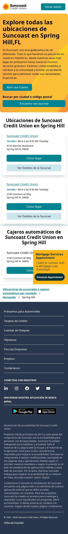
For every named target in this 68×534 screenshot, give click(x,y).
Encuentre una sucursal (34, 103)
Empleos (9, 359)
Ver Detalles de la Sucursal (34, 167)
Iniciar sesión (53, 6)
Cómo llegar (34, 158)
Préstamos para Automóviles (22, 311)
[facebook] (27, 388)
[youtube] (48, 388)
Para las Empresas (15, 349)
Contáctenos (12, 368)
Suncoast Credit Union (22, 136)
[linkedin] (6, 388)
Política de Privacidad (13, 522)
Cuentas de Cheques (17, 330)
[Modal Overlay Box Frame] (50, 267)
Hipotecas (10, 340)
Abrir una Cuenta (17, 87)
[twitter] (38, 388)
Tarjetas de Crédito (16, 321)
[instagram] (16, 388)
